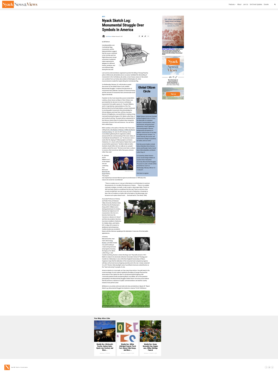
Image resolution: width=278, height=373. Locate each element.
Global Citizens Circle (143, 116)
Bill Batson (109, 36)
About (239, 4)
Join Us (245, 4)
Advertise (18, 367)
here (141, 173)
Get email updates (256, 4)
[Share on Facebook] (139, 36)
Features (232, 4)
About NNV (13, 367)
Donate (266, 4)
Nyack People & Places (168, 49)
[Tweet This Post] (142, 36)
